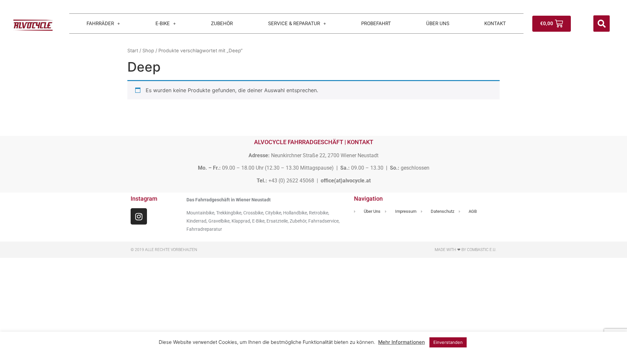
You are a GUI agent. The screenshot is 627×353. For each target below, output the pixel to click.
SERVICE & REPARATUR (294, 23)
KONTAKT (495, 23)
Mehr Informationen (401, 342)
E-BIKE (162, 23)
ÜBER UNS (437, 23)
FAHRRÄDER (100, 23)
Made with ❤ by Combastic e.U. (465, 249)
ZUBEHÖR (222, 23)
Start (132, 51)
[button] (601, 23)
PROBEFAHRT (376, 23)
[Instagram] (139, 216)
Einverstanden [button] (448, 342)
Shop (148, 51)
